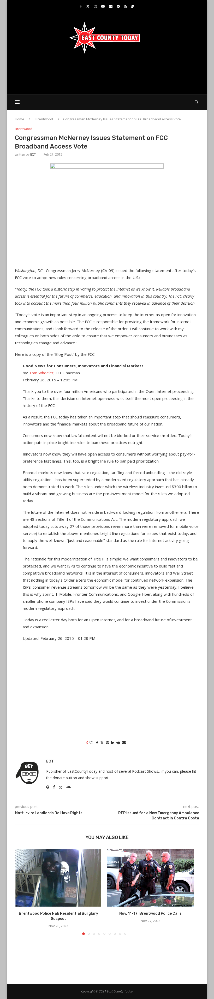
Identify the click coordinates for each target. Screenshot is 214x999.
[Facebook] (81, 6)
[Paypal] (132, 6)
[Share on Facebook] (97, 742)
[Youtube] (103, 6)
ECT (33, 154)
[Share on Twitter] (102, 742)
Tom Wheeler (41, 372)
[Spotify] (118, 6)
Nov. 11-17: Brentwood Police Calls (150, 913)
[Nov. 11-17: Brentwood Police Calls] (150, 878)
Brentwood (44, 119)
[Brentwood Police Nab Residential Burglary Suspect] (58, 878)
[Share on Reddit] (118, 742)
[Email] (110, 6)
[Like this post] (91, 742)
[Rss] (125, 6)
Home (19, 119)
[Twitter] (88, 6)
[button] (21, 891)
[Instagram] (95, 6)
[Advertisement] (107, 73)
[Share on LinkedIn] (112, 742)
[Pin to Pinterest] (107, 742)
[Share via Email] (124, 742)
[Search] (196, 102)
